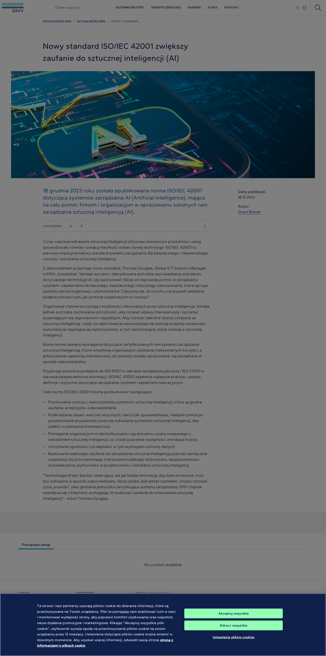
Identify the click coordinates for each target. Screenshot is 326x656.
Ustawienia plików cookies (233, 637)
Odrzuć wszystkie (233, 625)
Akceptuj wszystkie (233, 613)
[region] (163, 624)
